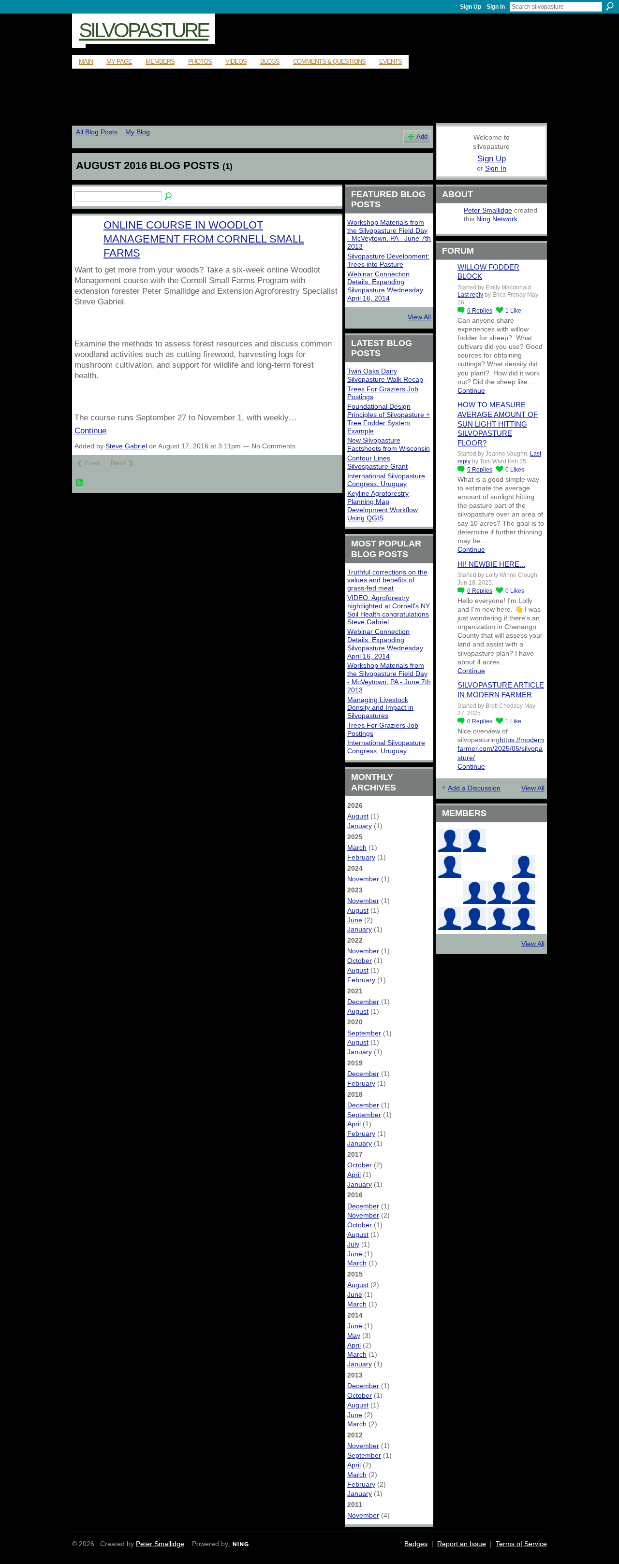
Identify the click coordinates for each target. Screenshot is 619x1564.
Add (421, 136)
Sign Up (470, 6)
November (363, 879)
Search (610, 6)
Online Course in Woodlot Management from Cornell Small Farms (203, 239)
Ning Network (496, 219)
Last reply (470, 294)
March (357, 847)
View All (419, 317)
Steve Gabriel (126, 446)
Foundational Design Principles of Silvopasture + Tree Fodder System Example (388, 418)
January (359, 826)
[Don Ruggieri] (499, 892)
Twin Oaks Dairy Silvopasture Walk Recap (385, 375)
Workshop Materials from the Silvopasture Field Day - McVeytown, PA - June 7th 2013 (389, 234)
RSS (79, 483)
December (363, 1001)
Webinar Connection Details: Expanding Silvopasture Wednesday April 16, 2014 (385, 286)
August (357, 816)
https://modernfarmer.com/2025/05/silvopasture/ (500, 748)
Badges (415, 1544)
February (361, 857)
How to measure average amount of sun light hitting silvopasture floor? (497, 423)
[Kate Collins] (449, 840)
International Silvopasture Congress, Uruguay (386, 480)
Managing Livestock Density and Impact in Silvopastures (380, 708)
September (364, 1033)
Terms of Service (521, 1544)
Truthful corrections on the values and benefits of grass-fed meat (387, 580)
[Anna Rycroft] (474, 918)
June (354, 920)
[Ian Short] (523, 918)
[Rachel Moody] (474, 840)
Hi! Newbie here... (491, 564)
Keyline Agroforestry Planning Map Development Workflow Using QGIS (382, 505)
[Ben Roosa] (523, 840)
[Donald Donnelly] (474, 892)
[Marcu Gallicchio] (523, 866)
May (353, 1335)
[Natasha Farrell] (449, 866)
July (353, 1244)
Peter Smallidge (488, 210)
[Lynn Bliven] (474, 866)
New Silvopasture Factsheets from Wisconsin (388, 444)
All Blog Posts (97, 132)
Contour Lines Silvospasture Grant (377, 462)
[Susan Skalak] (449, 918)
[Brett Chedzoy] (499, 840)
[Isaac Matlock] (449, 892)
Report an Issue (461, 1544)
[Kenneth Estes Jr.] (523, 892)
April (354, 1124)
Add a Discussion (474, 788)
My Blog (137, 132)
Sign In (495, 6)
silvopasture (143, 30)
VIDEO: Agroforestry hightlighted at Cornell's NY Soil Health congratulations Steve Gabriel (388, 610)
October (359, 960)
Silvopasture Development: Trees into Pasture (388, 260)
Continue (90, 430)
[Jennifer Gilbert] (499, 918)
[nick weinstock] (499, 866)
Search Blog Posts (168, 196)
